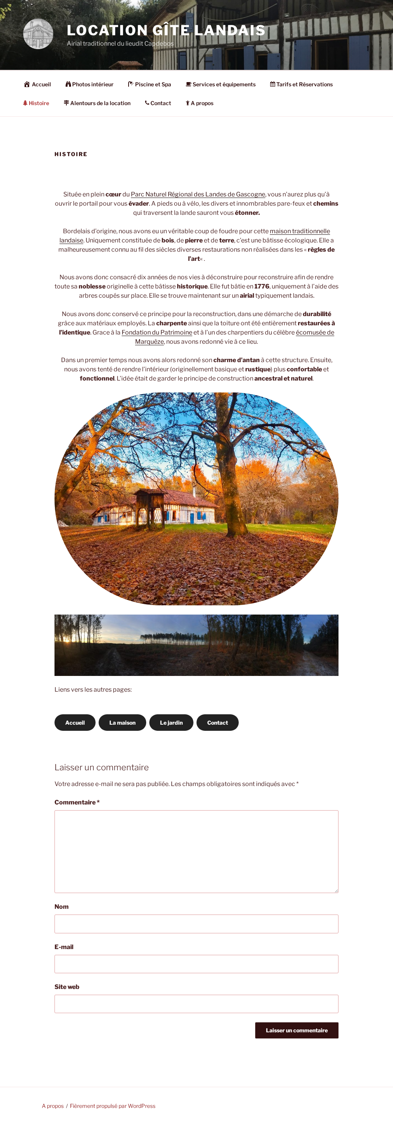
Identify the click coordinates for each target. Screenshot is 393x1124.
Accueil (41, 84)
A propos (202, 103)
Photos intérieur (93, 84)
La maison (122, 722)
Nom (61, 906)
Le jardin (171, 722)
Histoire (39, 103)
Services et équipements (224, 84)
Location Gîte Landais (166, 30)
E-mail (63, 947)
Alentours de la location (100, 103)
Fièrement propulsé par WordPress (112, 1106)
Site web (66, 987)
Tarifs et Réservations (304, 84)
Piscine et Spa (153, 84)
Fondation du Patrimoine (157, 332)
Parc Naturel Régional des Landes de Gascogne (198, 194)
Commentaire (77, 802)
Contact (160, 103)
